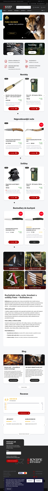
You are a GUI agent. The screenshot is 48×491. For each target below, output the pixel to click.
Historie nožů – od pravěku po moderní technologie (12, 368)
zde (17, 486)
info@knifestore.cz (39, 471)
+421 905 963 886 (39, 473)
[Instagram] (36, 477)
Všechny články (24, 387)
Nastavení (9, 488)
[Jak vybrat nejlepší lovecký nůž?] (35, 359)
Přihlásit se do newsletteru (12, 460)
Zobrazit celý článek (13, 380)
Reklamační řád (6, 476)
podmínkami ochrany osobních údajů (13, 457)
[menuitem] (5, 10)
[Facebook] (34, 477)
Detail (34, 242)
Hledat (29, 7)
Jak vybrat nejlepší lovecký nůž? (33, 367)
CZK (41, 1)
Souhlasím (38, 480)
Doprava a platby (20, 1)
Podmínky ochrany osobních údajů (9, 1)
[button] (4, 27)
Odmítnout (30, 480)
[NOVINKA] (14, 86)
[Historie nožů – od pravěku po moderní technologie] (13, 359)
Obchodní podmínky (7, 474)
